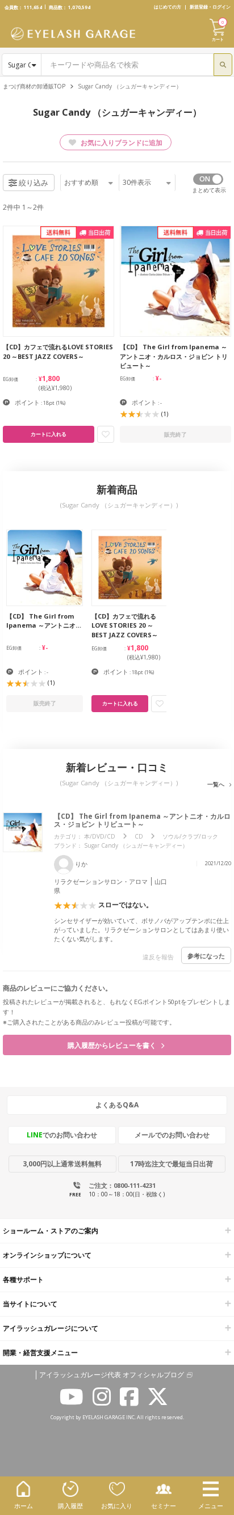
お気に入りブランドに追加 (120, 142)
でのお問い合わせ (62, 1135)
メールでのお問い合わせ (172, 1135)
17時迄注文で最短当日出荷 (171, 1164)
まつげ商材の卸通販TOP (34, 86)
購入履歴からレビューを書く (113, 1045)
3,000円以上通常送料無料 (62, 1164)
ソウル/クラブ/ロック (190, 836)
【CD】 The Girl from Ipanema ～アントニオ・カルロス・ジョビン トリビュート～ (142, 820)
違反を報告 (158, 957)
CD (139, 836)
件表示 (137, 182)
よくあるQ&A (117, 1105)
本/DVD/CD (99, 836)
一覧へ (216, 784)
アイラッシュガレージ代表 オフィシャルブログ (111, 1374)
